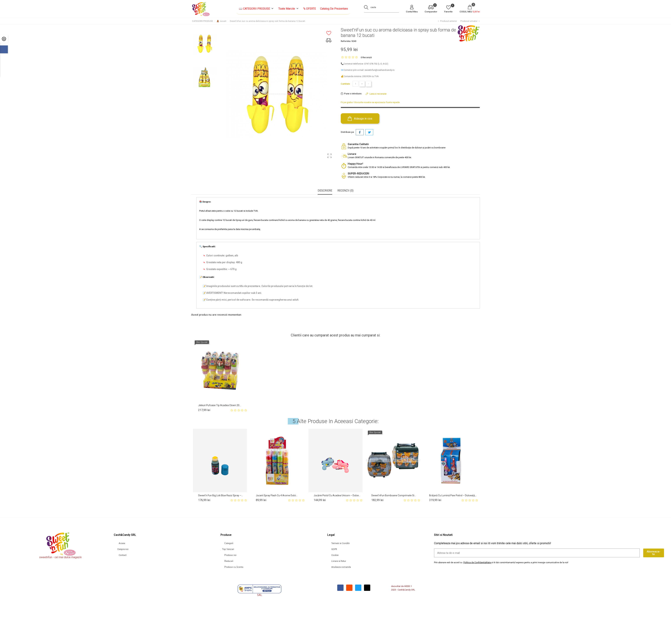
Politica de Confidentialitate (477, 562)
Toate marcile (288, 8)
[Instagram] (349, 588)
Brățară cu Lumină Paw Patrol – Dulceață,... (453, 495)
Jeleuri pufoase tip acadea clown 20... (219, 405)
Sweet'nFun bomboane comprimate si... (393, 495)
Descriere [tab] (325, 190)
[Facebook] (340, 588)
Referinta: (346, 41)
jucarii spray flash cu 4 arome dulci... (276, 495)
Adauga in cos (362, 118)
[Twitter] (358, 588)
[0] (431, 7)
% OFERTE (309, 8)
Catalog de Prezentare (334, 8)
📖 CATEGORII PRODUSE (256, 8)
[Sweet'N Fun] (468, 33)
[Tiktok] (367, 588)
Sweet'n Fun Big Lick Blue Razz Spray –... (220, 495)
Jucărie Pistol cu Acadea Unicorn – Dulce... (337, 495)
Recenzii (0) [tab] (345, 190)
